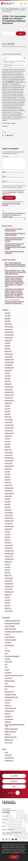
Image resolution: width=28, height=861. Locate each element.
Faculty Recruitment (10, 639)
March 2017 (8, 608)
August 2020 (8, 496)
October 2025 (9, 337)
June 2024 (8, 375)
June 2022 (8, 441)
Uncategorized (9, 719)
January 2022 (8, 455)
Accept (14, 857)
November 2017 (9, 586)
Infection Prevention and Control (14, 675)
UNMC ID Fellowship (10, 731)
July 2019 (7, 531)
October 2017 (9, 589)
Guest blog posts (9, 645)
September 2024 (9, 367)
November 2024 (9, 362)
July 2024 (7, 373)
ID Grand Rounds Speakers (12, 656)
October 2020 (9, 490)
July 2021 (7, 471)
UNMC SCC (8, 734)
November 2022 (9, 427)
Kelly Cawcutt (11, 43)
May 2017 (7, 602)
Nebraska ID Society (10, 694)
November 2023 (9, 395)
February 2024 (9, 386)
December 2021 (9, 458)
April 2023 (7, 414)
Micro (6, 683)
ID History (7, 659)
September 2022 (9, 433)
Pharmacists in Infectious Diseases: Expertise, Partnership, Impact (14, 302)
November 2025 (9, 335)
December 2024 (9, 359)
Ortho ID (7, 702)
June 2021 (8, 474)
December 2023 (9, 392)
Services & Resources (8, 829)
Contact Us (5, 816)
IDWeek (7, 670)
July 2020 (7, 499)
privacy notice (16, 852)
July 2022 (7, 438)
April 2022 (7, 447)
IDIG (6, 664)
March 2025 (8, 351)
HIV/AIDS (7, 650)
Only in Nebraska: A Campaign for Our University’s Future (12, 833)
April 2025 (7, 348)
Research (7, 713)
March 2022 (8, 449)
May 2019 (7, 537)
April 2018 (7, 572)
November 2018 (9, 553)
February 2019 (9, 545)
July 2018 (7, 564)
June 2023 (8, 408)
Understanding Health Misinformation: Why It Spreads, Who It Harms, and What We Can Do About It (15, 265)
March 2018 (8, 575)
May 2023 (7, 411)
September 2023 (9, 400)
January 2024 (8, 389)
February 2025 (9, 354)
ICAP (6, 653)
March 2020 (8, 510)
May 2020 (7, 504)
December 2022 (9, 425)
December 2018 (9, 550)
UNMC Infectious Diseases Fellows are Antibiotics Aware (14, 284)
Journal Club (8, 678)
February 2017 (9, 611)
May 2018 (7, 570)
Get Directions (14, 781)
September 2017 (9, 591)
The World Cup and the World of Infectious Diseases (13, 229)
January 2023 (8, 422)
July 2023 (7, 406)
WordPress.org (9, 760)
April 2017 (7, 605)
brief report (11, 81)
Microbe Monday (9, 686)
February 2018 (9, 578)
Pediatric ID (8, 705)
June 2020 (8, 501)
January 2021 (8, 485)
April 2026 (7, 321)
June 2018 (8, 567)
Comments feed (9, 757)
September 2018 (9, 559)
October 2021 (9, 463)
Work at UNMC (14, 776)
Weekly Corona (9, 740)
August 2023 (8, 403)
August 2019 (8, 529)
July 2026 (7, 313)
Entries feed (8, 755)
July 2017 (7, 597)
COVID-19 (7, 634)
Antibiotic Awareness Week (12, 620)
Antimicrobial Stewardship (12, 623)
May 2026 (7, 318)
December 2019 (9, 518)
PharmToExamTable (10, 708)
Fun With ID (8, 642)
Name (4, 172)
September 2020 (9, 493)
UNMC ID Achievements (11, 729)
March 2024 (8, 384)
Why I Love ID (8, 742)
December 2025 (9, 332)
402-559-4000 (6, 812)
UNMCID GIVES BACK (10, 737)
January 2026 (8, 329)
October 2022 (9, 430)
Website (4, 181)
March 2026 (8, 324)
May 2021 (7, 477)
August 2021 (8, 468)
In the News (8, 672)
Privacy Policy (12, 192)
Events (4, 822)
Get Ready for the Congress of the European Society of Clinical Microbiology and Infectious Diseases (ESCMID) (15, 246)
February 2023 (9, 419)
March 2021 (8, 482)
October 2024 (9, 365)
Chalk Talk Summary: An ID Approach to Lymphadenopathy (15, 234)
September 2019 (9, 526)
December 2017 (9, 583)
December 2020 (9, 488)
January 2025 (8, 356)
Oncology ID (8, 700)
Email (4, 176)
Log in (6, 752)
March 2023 (8, 417)
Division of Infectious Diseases (12, 8)
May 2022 (7, 444)
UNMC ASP (8, 722)
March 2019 (8, 542)
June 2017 (8, 600)
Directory (4, 819)
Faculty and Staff (9, 637)
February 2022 (9, 452)
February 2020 (9, 512)
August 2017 (8, 594)
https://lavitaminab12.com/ (12, 270)
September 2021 (9, 466)
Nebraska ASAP (9, 691)
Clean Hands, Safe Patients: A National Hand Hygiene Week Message (15, 272)
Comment (5, 156)
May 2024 (7, 378)
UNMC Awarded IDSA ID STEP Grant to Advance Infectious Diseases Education (14, 239)
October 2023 (9, 397)
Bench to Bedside (9, 626)
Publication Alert (9, 711)
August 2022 (8, 436)
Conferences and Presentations (13, 631)
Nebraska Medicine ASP (11, 697)
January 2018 (8, 581)
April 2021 (7, 479)
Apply (14, 786)
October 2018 (9, 556)
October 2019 (9, 523)
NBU (6, 689)
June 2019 (8, 534)
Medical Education (10, 681)
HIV (6, 648)
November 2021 (9, 460)
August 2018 (8, 561)
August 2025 (8, 340)
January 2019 (8, 548)
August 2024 (8, 370)
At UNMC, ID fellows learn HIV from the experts (14, 296)
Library (4, 826)
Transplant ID (8, 716)
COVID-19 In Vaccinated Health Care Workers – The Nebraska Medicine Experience (13, 10)
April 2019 (7, 540)
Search (21, 33)
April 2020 (7, 507)
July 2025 (7, 343)
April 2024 (7, 381)
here (14, 123)
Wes (6, 262)
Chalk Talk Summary (10, 629)
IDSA (6, 667)
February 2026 (9, 326)
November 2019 (9, 520)
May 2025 (7, 345)
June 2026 (8, 315)
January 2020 (8, 515)
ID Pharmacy (8, 661)
